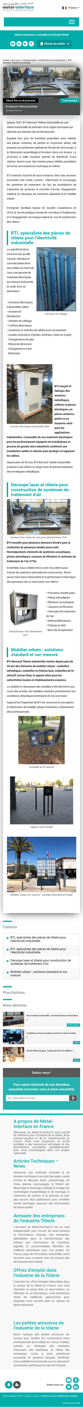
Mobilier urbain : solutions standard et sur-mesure (39, 973)
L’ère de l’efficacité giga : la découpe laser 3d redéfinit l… (50, 1051)
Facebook (31, 43)
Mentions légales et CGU (12, 1396)
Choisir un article (54, 43)
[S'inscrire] (17, 1385)
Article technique (73, 1025)
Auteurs (36, 1396)
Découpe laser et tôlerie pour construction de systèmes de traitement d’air (40, 962)
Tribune (76, 1042)
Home (6, 60)
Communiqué (29, 60)
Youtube (12, 43)
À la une (15, 60)
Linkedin (19, 43)
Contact (27, 1396)
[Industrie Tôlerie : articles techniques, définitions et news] (17, 6)
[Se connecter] (9, 1385)
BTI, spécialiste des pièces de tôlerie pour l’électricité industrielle (38, 939)
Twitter (25, 43)
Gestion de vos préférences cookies (59, 1396)
